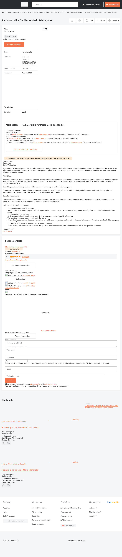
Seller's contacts (9, 516)
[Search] (33, 4)
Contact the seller (13, 45)
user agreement (50, 384)
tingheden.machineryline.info (16, 260)
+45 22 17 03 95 (29, 283)
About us (6, 508)
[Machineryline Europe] (10, 4)
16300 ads (16, 251)
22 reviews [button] (25, 256)
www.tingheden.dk (12, 288)
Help (4, 512)
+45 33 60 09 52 (29, 275)
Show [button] (20, 275)
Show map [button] (45, 312)
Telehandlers (90, 406)
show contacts (17, 135)
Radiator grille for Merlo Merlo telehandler (20, 470)
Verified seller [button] (14, 249)
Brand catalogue (38, 524)
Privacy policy (37, 512)
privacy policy (35, 384)
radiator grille (27, 52)
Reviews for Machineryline (41, 520)
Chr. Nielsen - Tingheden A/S (16, 247)
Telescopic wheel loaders (103, 408)
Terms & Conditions (39, 508)
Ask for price (11, 36)
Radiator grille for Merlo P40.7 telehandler (20, 427)
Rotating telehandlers (103, 406)
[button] (72, 20)
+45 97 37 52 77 (29, 286)
